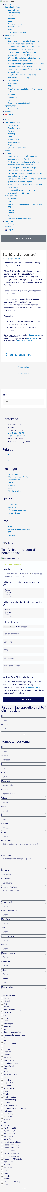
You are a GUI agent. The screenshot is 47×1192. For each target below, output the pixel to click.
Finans (6, 1021)
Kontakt (8, 112)
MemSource (8, 1162)
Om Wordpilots (11, 80)
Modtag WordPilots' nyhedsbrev (18, 677)
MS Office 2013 (9, 1131)
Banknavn (5, 870)
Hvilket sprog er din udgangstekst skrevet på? (22, 583)
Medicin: (4, 944)
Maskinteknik (8, 1060)
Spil (4, 1015)
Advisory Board (14, 83)
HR (4, 1029)
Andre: (6, 1184)
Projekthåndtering (15, 24)
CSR (9, 86)
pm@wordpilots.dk (24, 340)
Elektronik (7, 1012)
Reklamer (7, 1086)
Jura (5, 1041)
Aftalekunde (12, 30)
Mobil (3, 807)
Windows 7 (7, 1119)
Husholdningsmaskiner (12, 1032)
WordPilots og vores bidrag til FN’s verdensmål (26, 89)
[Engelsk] (23, 592)
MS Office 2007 (9, 1136)
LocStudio (7, 1167)
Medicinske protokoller (12, 1063)
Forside (8, 4)
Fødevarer (7, 1026)
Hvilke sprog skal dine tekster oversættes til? (22, 603)
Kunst (5, 1046)
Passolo (6, 1176)
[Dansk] (23, 590)
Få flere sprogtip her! (17, 354)
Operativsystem (7, 1111)
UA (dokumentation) (9, 910)
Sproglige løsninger (12, 7)
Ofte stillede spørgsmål (17, 32)
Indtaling (11, 18)
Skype (3, 832)
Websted (4, 824)
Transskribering (9, 1100)
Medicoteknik (8, 1066)
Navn (3, 716)
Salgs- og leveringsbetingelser (20, 103)
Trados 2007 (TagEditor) (13, 1159)
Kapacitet (5, 790)
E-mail (4, 724)
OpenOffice (8, 1139)
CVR (3, 772)
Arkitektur (7, 998)
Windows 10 (8, 1114)
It (4, 1038)
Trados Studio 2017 (11, 1148)
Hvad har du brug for (13, 569)
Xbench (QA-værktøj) (12, 1182)
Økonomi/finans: (7, 936)
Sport (5, 1091)
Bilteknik (6, 1001)
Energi (5, 1018)
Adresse (4, 755)
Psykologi (7, 1080)
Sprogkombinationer (9, 887)
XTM (5, 1170)
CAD (5, 1004)
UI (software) (6, 902)
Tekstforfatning (14, 13)
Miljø (5, 1069)
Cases (7, 38)
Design (6, 1007)
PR (4, 1077)
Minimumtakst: (7, 987)
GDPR (10, 92)
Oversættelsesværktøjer (11, 1142)
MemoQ (6, 1165)
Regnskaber (8, 1083)
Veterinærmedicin (10, 1105)
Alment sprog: (6, 961)
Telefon (4, 798)
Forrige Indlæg (23, 367)
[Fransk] (23, 594)
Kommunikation (9, 1043)
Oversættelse (13, 10)
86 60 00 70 (32, 339)
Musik (5, 1072)
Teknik (6, 1094)
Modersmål (5, 781)
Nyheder (11, 100)
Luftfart (6, 1055)
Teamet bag (12, 97)
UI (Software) (8, 1088)
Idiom (5, 1173)
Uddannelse (6, 855)
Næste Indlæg (23, 373)
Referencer (9, 35)
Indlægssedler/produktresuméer (16, 1035)
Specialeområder (8, 995)
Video (10, 21)
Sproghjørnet (10, 106)
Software (5, 1125)
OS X (5, 1122)
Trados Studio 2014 (11, 1151)
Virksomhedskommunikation (14, 1108)
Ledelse (6, 1049)
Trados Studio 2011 (11, 1153)
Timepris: (5, 978)
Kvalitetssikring (14, 27)
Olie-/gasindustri (10, 1074)
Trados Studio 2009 (11, 1156)
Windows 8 (7, 1117)
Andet (25, 577)
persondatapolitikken (33, 687)
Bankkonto (5, 879)
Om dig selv (6, 840)
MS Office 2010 (9, 1134)
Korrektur (11, 16)
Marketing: (5, 919)
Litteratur (7, 1052)
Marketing (7, 1057)
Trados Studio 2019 (11, 1145)
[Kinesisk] (23, 596)
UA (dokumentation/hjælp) (14, 1010)
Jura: (3, 927)
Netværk (11, 95)
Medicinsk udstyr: (8, 953)
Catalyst (6, 1179)
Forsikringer (8, 1024)
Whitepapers (13, 109)
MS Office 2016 (9, 1128)
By (2, 764)
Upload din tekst (10, 622)
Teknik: (4, 970)
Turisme (6, 1103)
